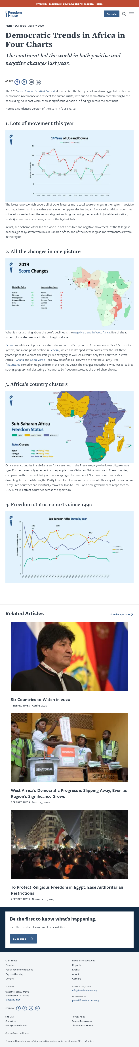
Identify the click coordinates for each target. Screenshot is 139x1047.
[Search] (124, 14)
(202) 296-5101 (12, 999)
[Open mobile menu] (131, 14)
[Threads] (37, 1008)
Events (76, 969)
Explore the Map (14, 974)
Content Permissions (82, 1021)
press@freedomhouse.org (85, 1000)
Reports (76, 965)
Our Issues (11, 960)
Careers (76, 978)
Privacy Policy (78, 1016)
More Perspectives (119, 614)
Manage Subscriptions (16, 1025)
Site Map (9, 1016)
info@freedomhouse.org (84, 990)
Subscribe (19, 939)
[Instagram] (31, 1008)
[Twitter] (24, 1008)
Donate (112, 14)
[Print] (38, 82)
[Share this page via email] (31, 82)
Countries (10, 965)
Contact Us (10, 1021)
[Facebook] (18, 1008)
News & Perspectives (83, 960)
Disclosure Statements (82, 1025)
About (75, 974)
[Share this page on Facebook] (17, 82)
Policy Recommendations (19, 969)
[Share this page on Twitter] (24, 82)
